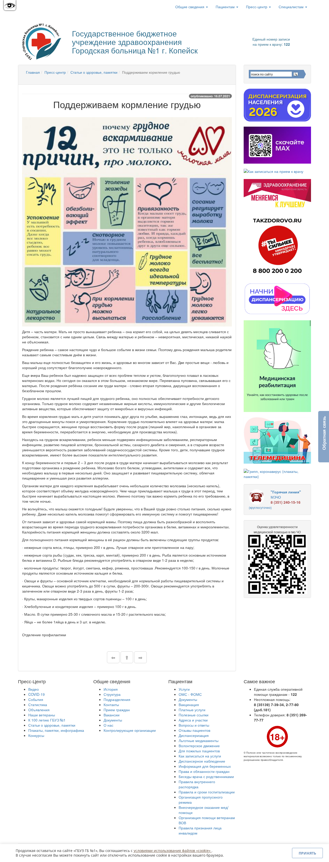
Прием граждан (117, 709)
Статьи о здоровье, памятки (93, 72)
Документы (113, 720)
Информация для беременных (205, 766)
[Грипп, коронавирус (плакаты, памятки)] (277, 474)
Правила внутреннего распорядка (197, 784)
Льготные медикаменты (198, 740)
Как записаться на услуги (200, 755)
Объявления (39, 709)
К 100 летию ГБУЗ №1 (47, 720)
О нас (108, 725)
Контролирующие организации (130, 730)
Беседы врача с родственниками (206, 776)
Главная (33, 72)
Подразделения (117, 699)
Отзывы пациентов (194, 730)
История (111, 689)
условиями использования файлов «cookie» (173, 850)
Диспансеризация (194, 735)
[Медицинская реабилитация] (277, 366)
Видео (33, 689)
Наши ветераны (41, 714)
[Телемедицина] (277, 440)
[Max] (277, 145)
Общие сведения (190, 6)
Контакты (111, 704)
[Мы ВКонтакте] (26, 7)
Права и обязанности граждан (204, 771)
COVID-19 (36, 694)
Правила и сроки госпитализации (207, 791)
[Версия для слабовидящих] (10, 5)
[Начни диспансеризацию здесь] (277, 298)
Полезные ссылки (193, 714)
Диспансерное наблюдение (202, 761)
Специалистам (292, 6)
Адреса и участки (193, 720)
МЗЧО (275, 499)
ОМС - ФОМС (190, 694)
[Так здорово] (277, 245)
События (35, 699)
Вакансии (112, 714)
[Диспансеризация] (277, 105)
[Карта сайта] (33, 7)
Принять (307, 853)
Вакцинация (189, 704)
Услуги (184, 689)
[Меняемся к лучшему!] (277, 194)
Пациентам (226, 6)
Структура (112, 694)
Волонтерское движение (199, 745)
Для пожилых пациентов (199, 750)
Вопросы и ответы (194, 725)
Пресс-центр (257, 6)
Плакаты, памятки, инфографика (56, 730)
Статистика (37, 704)
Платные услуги (192, 709)
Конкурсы (36, 735)
